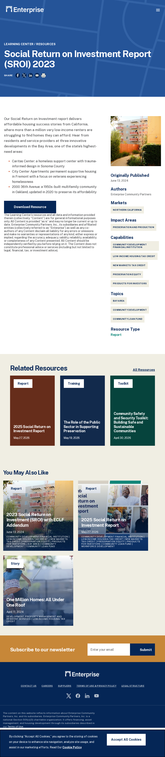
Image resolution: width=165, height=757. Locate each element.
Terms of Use (15, 726)
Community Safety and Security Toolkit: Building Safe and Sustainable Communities (131, 422)
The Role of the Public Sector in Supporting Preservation (82, 426)
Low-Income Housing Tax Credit (134, 256)
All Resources (144, 370)
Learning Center (19, 44)
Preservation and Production (133, 227)
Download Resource (30, 207)
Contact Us (28, 686)
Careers (47, 686)
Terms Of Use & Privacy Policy (96, 686)
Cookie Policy (72, 747)
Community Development (130, 310)
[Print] (43, 75)
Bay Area (119, 301)
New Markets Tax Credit (129, 265)
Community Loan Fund (127, 319)
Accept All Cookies (126, 739)
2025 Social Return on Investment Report (32, 429)
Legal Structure (132, 686)
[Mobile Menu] (158, 10)
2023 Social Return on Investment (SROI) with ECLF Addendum (35, 520)
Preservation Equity (127, 274)
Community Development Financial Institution (130, 245)
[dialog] (82, 743)
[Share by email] (37, 75)
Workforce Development (98, 546)
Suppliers (64, 686)
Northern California (127, 210)
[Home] (25, 10)
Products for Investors (130, 283)
